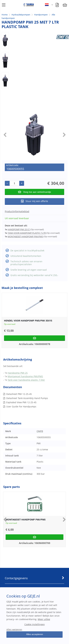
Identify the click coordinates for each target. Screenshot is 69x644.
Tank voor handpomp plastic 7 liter (26, 379)
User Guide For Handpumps (21, 406)
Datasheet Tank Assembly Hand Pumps (27, 398)
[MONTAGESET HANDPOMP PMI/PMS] (34, 504)
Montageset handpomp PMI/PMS (25, 376)
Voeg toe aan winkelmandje (37, 192)
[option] (5, 40)
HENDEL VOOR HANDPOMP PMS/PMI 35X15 (28, 320)
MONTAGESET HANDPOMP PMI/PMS (25, 236)
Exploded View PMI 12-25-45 (21, 402)
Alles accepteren (34, 634)
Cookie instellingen (34, 624)
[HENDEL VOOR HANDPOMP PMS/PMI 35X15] (34, 305)
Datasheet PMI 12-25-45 (19, 394)
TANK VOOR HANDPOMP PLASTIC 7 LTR (27, 233)
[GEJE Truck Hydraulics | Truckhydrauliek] (29, 5)
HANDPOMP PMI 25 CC (19, 229)
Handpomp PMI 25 (18, 372)
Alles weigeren (14, 629)
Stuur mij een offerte (37, 201)
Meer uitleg (44, 619)
